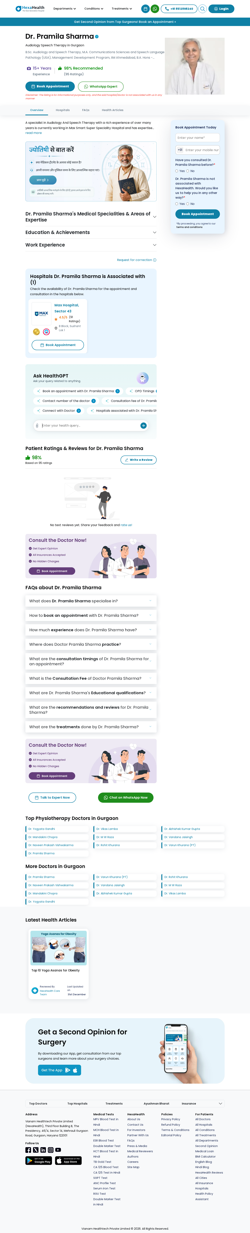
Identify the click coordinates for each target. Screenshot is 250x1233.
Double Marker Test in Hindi (107, 1201)
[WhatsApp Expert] (155, 8)
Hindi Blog (202, 1167)
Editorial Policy (171, 1135)
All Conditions (205, 1130)
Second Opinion (206, 1146)
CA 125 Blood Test (106, 1167)
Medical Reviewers (140, 1151)
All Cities (201, 1178)
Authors (132, 1157)
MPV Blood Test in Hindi (105, 1121)
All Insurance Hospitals (204, 1185)
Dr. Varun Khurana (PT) (180, 845)
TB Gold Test (102, 1162)
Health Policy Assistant (204, 1196)
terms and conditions (189, 227)
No (192, 171)
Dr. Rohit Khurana (108, 845)
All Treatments (205, 1135)
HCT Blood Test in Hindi (105, 1154)
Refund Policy (170, 1125)
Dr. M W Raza (105, 837)
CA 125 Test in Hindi (106, 1173)
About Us (133, 1119)
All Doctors (203, 1119)
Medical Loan (204, 1151)
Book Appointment (61, 345)
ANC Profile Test (104, 1183)
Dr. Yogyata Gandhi (42, 829)
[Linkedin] (43, 1150)
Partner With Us (138, 1135)
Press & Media (137, 1146)
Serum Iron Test (104, 1188)
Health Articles (112, 110)
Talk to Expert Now (55, 797)
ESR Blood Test (103, 1140)
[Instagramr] (51, 1150)
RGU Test (99, 1194)
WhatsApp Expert (103, 86)
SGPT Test (100, 1178)
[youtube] (58, 1149)
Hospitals (63, 110)
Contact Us (135, 1125)
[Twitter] (36, 1150)
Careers (132, 1162)
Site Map (133, 1167)
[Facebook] (28, 1150)
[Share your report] (37, 426)
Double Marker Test (107, 1146)
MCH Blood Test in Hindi (106, 1132)
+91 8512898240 (182, 9)
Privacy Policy (170, 1119)
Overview (36, 110)
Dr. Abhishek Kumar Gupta (182, 829)
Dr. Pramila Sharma (41, 853)
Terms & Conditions (175, 1130)
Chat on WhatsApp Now (128, 797)
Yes (182, 171)
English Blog (203, 1162)
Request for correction (134, 260)
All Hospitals (203, 1125)
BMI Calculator (205, 1157)
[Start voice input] (143, 425)
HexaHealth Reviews (209, 1173)
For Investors (136, 1130)
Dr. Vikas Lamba (107, 829)
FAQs (85, 110)
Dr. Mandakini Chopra (43, 837)
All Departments (206, 1140)
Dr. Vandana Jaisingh (178, 837)
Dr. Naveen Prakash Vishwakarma (51, 845)
